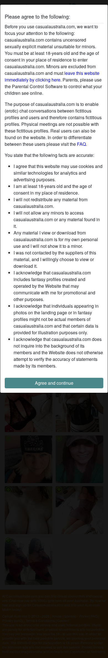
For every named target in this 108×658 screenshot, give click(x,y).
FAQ (81, 144)
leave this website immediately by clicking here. (52, 76)
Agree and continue (54, 383)
